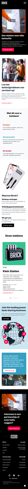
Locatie (22, 442)
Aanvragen (5, 467)
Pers (4, 452)
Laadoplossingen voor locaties (21, 448)
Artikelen (5, 447)
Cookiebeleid (22, 462)
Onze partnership (7, 459)
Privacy (23, 459)
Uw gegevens (22, 467)
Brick (4, 442)
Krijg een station (21, 445)
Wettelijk (22, 457)
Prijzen (4, 470)
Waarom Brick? (6, 464)
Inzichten (5, 450)
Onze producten (6, 462)
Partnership (7, 457)
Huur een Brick (6, 445)
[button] (25, 3)
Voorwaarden (22, 464)
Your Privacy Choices (7, 481)
